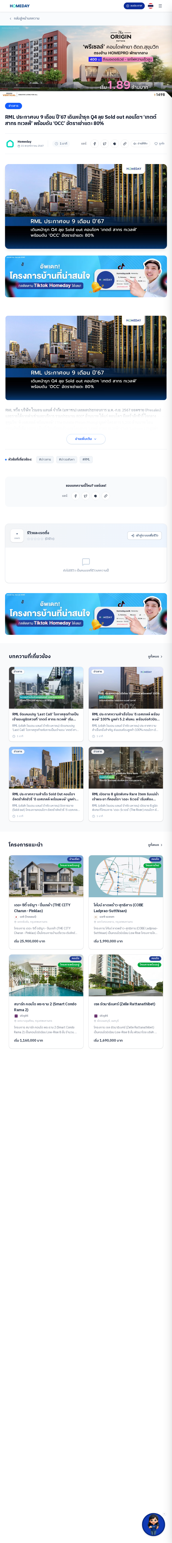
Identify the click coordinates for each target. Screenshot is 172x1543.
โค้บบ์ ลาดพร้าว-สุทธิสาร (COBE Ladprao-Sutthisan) (118, 908)
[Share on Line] (115, 144)
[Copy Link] (125, 144)
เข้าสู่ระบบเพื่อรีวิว (147, 535)
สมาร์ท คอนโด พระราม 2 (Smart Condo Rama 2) (45, 1007)
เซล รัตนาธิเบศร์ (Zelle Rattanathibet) (124, 1004)
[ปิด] (164, 1514)
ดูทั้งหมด (153, 657)
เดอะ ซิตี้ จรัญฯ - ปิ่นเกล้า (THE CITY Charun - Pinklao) (42, 908)
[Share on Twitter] (104, 144)
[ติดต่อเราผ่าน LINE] (153, 1524)
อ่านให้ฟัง (142, 144)
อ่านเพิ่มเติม (83, 439)
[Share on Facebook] (94, 144)
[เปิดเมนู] (160, 6)
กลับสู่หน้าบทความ (26, 18)
